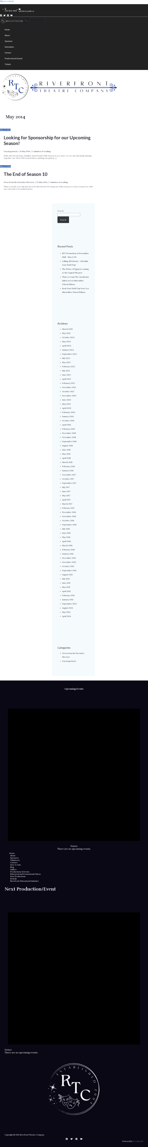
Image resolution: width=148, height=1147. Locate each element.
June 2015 (66, 583)
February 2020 (68, 412)
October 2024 (68, 337)
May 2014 (66, 612)
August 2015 (67, 574)
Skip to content (7, 1)
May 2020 (66, 404)
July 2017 (66, 487)
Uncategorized (10, 151)
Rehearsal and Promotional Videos (25, 874)
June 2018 (66, 450)
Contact (13, 862)
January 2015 (67, 599)
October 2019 (68, 420)
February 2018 (68, 466)
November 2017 (69, 475)
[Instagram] (8, 16)
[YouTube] (11, 16)
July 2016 (66, 529)
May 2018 (66, 454)
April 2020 (66, 408)
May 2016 (66, 537)
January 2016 (67, 554)
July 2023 (66, 358)
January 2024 (68, 350)
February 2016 (68, 549)
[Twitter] (4, 16)
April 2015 (66, 591)
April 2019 (66, 425)
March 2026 (67, 329)
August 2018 (67, 445)
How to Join (15, 865)
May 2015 (66, 587)
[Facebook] (1, 16)
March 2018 (67, 462)
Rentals (13, 879)
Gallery (13, 869)
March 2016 (67, 545)
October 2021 (68, 391)
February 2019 (68, 429)
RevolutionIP (138, 1141)
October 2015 (68, 566)
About (12, 855)
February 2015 (68, 595)
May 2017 (66, 495)
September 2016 (69, 524)
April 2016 (66, 541)
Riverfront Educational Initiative (24, 881)
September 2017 (69, 483)
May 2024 (66, 341)
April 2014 (66, 616)
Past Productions (18, 876)
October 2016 (68, 520)
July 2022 (66, 371)
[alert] (74, 771)
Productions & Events (19, 872)
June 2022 (66, 375)
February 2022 (68, 383)
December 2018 (69, 433)
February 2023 (68, 366)
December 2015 (69, 558)
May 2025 (66, 333)
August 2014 (67, 608)
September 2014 (69, 604)
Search (60, 211)
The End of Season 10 (25, 174)
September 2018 (69, 441)
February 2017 (68, 508)
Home (12, 853)
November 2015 (69, 562)
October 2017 (68, 479)
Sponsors (14, 858)
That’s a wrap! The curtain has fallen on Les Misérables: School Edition (75, 280)
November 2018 (69, 437)
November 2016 (69, 516)
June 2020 (66, 400)
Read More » (46, 162)
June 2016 (66, 533)
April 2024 (66, 346)
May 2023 (66, 362)
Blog (12, 867)
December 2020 (69, 395)
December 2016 (69, 512)
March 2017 (67, 504)
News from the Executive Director (19, 182)
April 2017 (66, 500)
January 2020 (68, 416)
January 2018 (67, 470)
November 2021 (69, 387)
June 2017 (66, 491)
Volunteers (15, 860)
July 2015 (66, 579)
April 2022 (66, 379)
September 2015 (69, 570)
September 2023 (69, 354)
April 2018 (66, 458)
